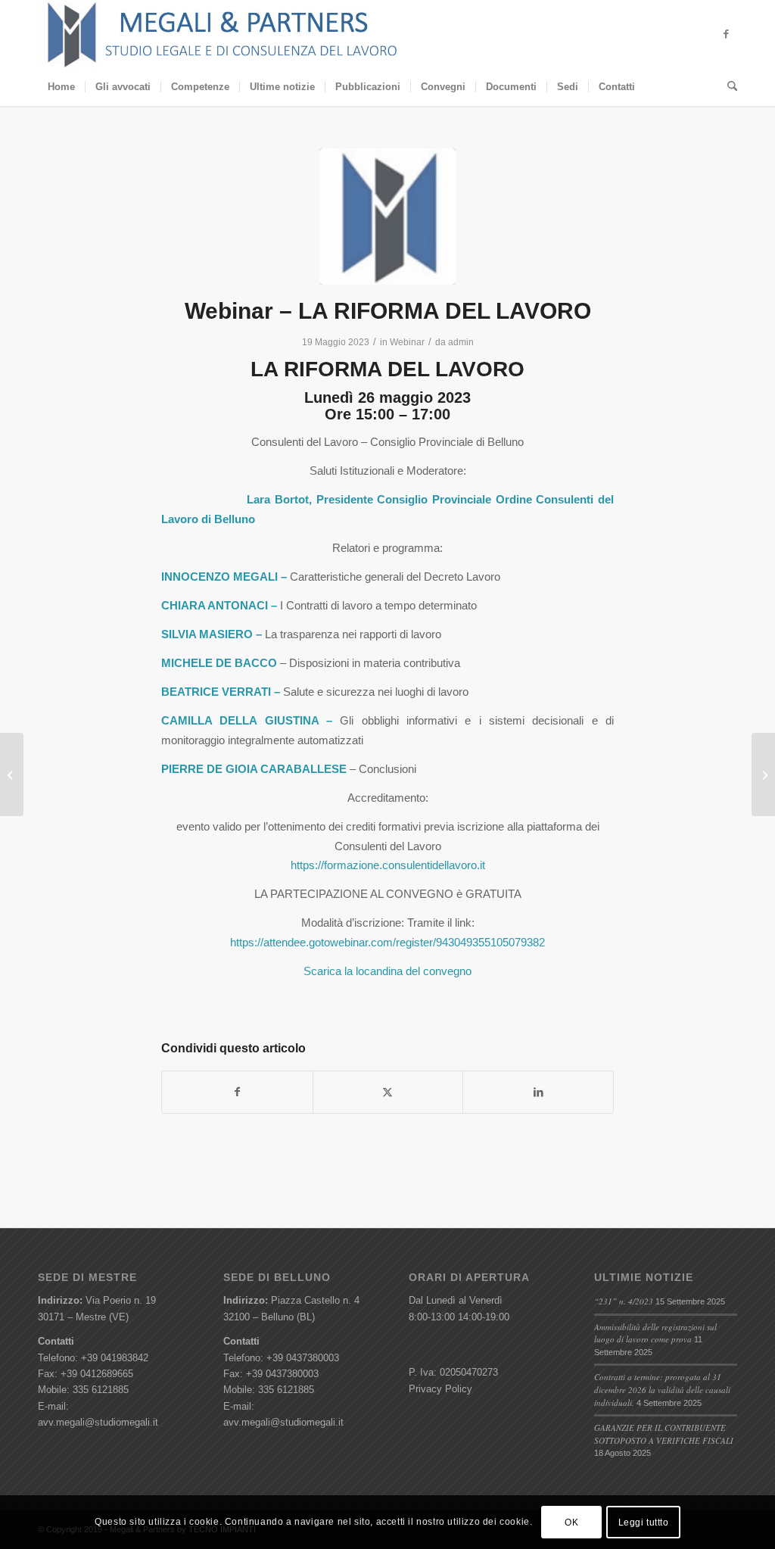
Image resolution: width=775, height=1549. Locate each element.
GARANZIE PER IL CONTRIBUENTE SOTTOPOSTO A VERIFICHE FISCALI (663, 1434)
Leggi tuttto (643, 1522)
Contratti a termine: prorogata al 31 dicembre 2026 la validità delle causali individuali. (662, 1389)
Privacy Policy (440, 1389)
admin (461, 342)
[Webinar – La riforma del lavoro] (11, 774)
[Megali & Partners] (222, 34)
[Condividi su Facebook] (237, 1092)
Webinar (407, 342)
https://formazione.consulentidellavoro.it (388, 865)
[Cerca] (727, 87)
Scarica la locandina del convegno (387, 971)
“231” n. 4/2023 (623, 1301)
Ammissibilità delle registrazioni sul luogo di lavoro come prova (655, 1333)
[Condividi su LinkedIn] (538, 1092)
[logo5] (387, 216)
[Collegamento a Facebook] (725, 34)
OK (571, 1522)
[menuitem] (61, 87)
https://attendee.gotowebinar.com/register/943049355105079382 (387, 942)
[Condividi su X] (388, 1092)
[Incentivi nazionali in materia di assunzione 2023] (763, 774)
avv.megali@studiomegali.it (98, 1422)
